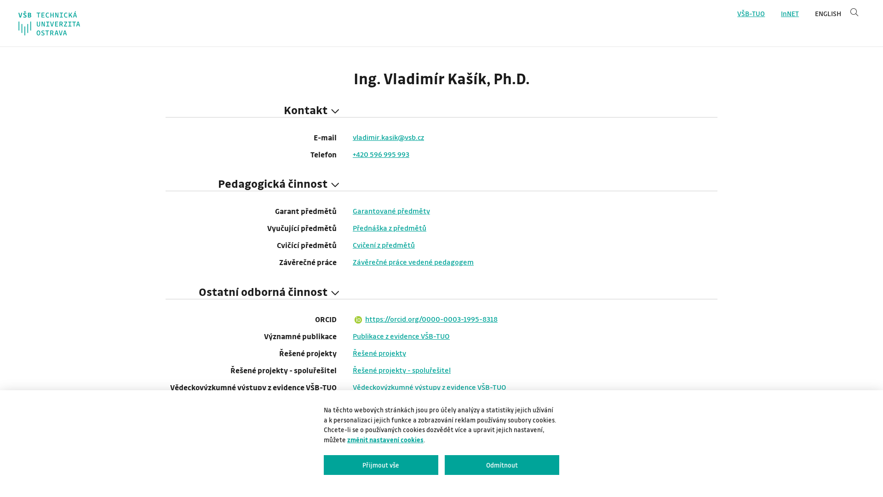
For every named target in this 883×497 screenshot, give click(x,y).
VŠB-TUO (751, 13)
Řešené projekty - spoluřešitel (402, 370)
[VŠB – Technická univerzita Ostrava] (49, 23)
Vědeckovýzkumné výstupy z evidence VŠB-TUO (429, 387)
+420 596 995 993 (381, 154)
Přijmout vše (380, 465)
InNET (790, 13)
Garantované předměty (391, 210)
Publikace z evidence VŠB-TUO (401, 336)
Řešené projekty (379, 353)
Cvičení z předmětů (384, 244)
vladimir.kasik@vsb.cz (388, 137)
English (828, 13)
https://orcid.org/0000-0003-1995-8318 (431, 319)
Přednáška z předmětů (389, 227)
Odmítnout (502, 465)
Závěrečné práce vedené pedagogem (413, 261)
